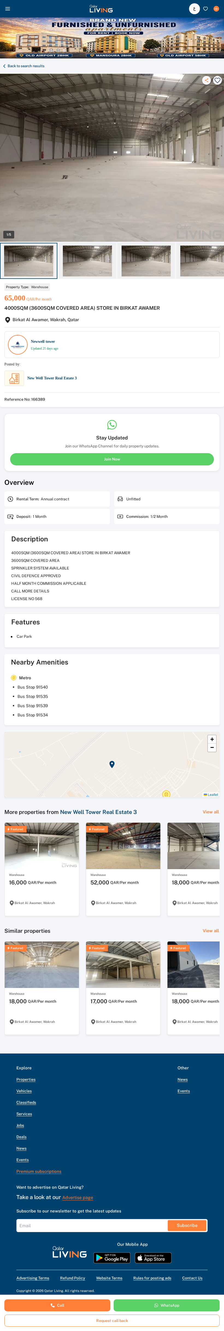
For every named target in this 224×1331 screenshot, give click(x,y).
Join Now (112, 459)
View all (211, 811)
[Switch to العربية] (194, 8)
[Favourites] (205, 8)
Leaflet (212, 794)
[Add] (216, 8)
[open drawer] (7, 8)
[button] (101, 8)
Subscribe (187, 1225)
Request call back (112, 1320)
